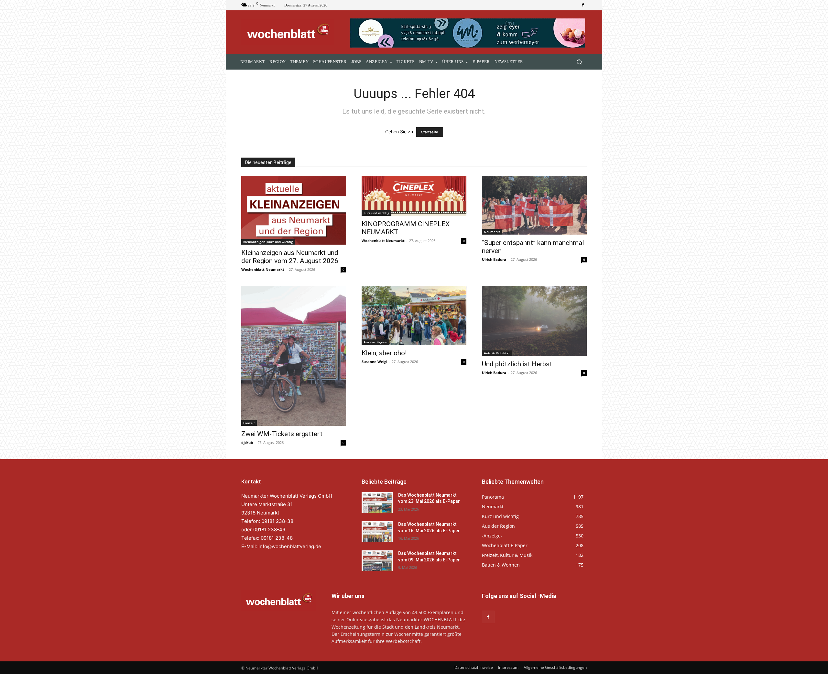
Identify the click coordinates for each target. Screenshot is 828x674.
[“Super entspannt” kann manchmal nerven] (534, 205)
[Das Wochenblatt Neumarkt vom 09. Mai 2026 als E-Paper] (377, 560)
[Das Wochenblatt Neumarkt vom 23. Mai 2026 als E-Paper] (377, 502)
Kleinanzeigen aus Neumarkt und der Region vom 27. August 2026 (289, 257)
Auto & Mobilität (497, 353)
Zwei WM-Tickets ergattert (281, 434)
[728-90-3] (468, 33)
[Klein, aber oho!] (414, 315)
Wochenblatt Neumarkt (262, 269)
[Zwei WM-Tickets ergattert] (293, 356)
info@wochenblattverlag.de (289, 546)
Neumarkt (492, 231)
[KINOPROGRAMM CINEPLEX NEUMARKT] (414, 196)
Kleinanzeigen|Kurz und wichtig (268, 241)
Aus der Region (375, 342)
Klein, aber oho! (384, 353)
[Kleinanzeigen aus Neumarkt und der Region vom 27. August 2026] (293, 210)
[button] (579, 62)
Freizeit (249, 423)
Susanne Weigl (374, 361)
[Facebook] (583, 5)
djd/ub (247, 442)
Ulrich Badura (494, 259)
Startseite (429, 132)
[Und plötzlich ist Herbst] (534, 321)
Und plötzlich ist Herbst (517, 364)
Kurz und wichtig (376, 213)
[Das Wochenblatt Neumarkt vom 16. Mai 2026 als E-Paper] (377, 531)
